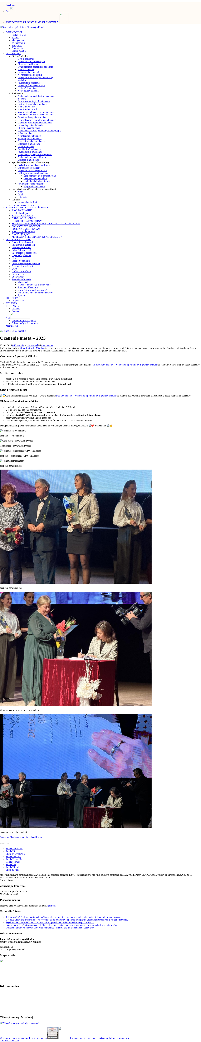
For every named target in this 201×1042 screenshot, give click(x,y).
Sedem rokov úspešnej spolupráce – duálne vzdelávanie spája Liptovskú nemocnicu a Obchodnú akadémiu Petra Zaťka (61, 925)
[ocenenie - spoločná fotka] (13, 331)
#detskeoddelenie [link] (34, 837)
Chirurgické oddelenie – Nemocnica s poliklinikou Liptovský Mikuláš (125, 364)
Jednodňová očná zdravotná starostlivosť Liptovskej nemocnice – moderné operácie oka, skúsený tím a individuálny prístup (63, 917)
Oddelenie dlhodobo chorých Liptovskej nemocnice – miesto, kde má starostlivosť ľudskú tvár (50, 927)
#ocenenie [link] (4, 837)
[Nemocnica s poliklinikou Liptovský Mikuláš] (22, 27)
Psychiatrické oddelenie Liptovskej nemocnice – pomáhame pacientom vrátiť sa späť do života (50, 922)
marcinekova (47, 345)
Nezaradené (32, 345)
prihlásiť (52, 905)
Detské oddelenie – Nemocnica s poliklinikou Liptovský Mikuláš (86, 395)
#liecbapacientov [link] (18, 837)
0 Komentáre (18, 345)
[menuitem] (103, 4)
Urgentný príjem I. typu (23, 205)
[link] (32, 348)
